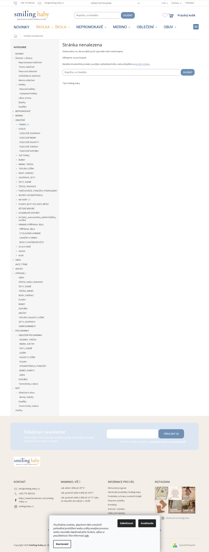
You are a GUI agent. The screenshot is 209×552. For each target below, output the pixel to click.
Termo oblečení (26, 67)
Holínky (22, 84)
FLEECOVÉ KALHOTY (29, 142)
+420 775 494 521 (27, 493)
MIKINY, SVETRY (27, 344)
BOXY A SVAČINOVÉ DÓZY (31, 242)
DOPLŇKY (23, 308)
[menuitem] (21, 27)
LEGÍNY (22, 353)
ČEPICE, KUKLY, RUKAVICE (31, 282)
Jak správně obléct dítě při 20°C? (77, 493)
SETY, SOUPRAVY (27, 322)
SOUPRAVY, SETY (27, 177)
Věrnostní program (101, 3)
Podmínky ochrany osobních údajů (124, 496)
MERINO (19, 115)
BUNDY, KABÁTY (27, 370)
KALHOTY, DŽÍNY (27, 357)
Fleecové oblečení (28, 71)
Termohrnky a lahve (28, 384)
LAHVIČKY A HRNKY (28, 238)
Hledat (127, 15)
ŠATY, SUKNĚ (25, 182)
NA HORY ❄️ (25, 199)
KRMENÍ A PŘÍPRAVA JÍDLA (31, 224)
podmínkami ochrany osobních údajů (167, 441)
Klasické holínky (27, 89)
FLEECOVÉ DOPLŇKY (29, 151)
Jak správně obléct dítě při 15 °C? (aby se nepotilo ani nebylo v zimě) (80, 499)
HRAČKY (19, 269)
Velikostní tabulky (116, 513)
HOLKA (22, 251)
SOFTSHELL (24, 155)
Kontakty (112, 504)
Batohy (22, 102)
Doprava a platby (116, 500)
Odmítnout (126, 523)
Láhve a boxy (25, 98)
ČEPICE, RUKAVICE (27, 186)
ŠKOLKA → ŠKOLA (23, 58)
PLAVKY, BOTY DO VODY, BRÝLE (34, 204)
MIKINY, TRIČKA (26, 164)
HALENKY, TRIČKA (27, 339)
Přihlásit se (171, 433)
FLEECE (22, 129)
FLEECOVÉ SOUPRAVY (29, 133)
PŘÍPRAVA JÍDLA (27, 229)
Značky (18, 410)
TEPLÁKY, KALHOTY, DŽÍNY (31, 317)
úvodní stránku (142, 64)
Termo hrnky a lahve (29, 406)
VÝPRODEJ (20, 273)
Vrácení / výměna (116, 509)
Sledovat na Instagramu (177, 518)
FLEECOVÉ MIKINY (27, 137)
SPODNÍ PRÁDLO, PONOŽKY (32, 366)
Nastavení (62, 544)
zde (87, 535)
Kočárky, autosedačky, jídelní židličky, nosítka (37, 219)
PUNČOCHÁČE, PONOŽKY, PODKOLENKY (38, 190)
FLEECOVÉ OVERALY (28, 146)
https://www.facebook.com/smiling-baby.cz (36, 500)
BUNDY (22, 160)
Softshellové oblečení (29, 76)
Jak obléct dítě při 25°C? (73, 488)
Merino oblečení (27, 80)
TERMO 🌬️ (24, 124)
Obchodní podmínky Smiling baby (124, 492)
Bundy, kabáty (26, 397)
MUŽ (17, 388)
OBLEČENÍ (20, 120)
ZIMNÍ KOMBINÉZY (27, 326)
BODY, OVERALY (26, 173)
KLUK (21, 255)
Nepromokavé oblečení (30, 62)
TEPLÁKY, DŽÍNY (26, 168)
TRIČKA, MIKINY (26, 291)
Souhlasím (147, 523)
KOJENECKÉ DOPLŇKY (29, 213)
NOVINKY (19, 53)
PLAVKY (22, 299)
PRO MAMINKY (22, 330)
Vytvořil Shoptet (187, 545)
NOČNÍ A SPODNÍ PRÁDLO (31, 195)
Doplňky (23, 106)
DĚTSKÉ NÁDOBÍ (26, 208)
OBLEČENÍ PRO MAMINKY (30, 335)
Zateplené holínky (28, 93)
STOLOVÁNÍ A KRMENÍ (29, 233)
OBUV (18, 260)
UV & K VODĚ (25, 246)
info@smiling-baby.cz (29, 488)
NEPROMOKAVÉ (22, 111)
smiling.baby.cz (26, 506)
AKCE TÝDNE (21, 264)
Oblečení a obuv (27, 392)
